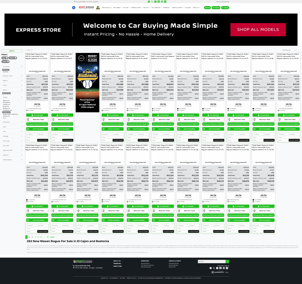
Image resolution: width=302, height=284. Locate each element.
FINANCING (117, 263)
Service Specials (173, 265)
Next (52, 237)
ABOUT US (117, 261)
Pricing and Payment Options (37, 124)
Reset (11, 51)
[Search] (227, 261)
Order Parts (172, 267)
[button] (73, 7)
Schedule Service (174, 263)
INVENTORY (145, 261)
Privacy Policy (132, 278)
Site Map (123, 278)
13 (47, 237)
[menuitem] (12, 70)
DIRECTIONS (117, 266)
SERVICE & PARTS (175, 261)
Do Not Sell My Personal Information (150, 278)
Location (216, 7)
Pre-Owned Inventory (147, 265)
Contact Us (104, 278)
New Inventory (145, 263)
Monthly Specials (146, 267)
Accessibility (114, 278)
